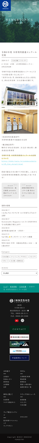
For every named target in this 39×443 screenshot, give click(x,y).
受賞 (12, 64)
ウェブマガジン (23, 256)
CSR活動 (5, 256)
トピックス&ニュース (27, 394)
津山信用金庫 (7, 67)
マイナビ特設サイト (9, 402)
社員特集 (6, 399)
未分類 (13, 261)
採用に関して (8, 394)
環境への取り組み (26, 384)
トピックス (33, 256)
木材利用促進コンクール (24, 64)
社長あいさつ (7, 379)
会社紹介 (6, 371)
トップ (5, 287)
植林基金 (20, 261)
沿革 (4, 387)
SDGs (22, 371)
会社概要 (6, 384)
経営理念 (6, 382)
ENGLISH (23, 417)
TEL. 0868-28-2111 (19, 313)
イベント (13, 256)
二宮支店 (5, 64)
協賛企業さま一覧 (25, 387)
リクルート (5, 261)
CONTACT (19, 329)
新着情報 (13, 287)
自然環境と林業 (25, 376)
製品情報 (23, 379)
